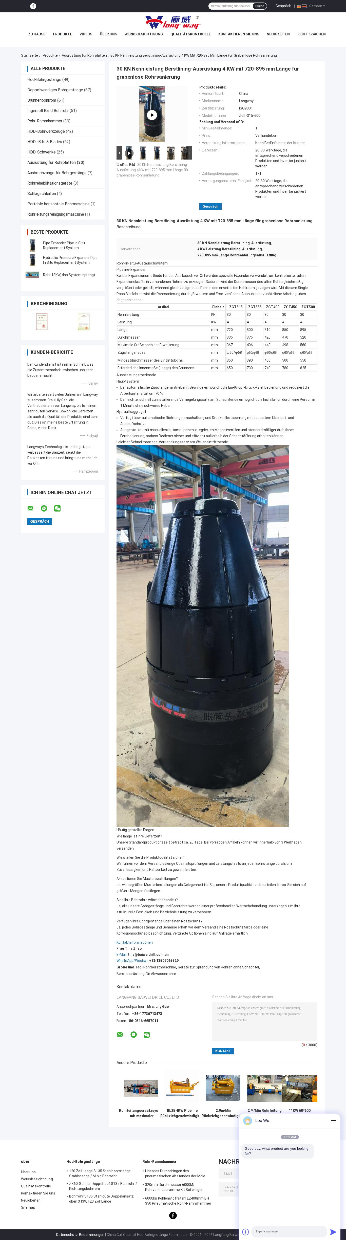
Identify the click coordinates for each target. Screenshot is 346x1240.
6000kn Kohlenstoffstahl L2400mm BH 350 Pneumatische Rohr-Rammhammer (178, 1200)
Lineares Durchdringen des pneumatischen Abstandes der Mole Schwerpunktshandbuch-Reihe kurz (175, 1174)
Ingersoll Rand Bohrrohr (48, 110)
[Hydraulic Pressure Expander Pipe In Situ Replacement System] (32, 260)
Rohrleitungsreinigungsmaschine (55, 214)
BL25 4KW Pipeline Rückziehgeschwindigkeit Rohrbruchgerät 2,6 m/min (182, 1113)
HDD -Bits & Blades (44, 141)
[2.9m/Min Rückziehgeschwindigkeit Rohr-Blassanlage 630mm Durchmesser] (223, 1088)
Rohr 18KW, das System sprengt (69, 275)
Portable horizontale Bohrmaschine (58, 204)
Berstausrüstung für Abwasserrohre (146, 974)
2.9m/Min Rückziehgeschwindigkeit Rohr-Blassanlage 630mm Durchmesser (223, 1113)
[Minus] (333, 1121)
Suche (259, 6)
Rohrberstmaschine (159, 967)
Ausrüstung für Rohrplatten (84, 55)
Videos (86, 34)
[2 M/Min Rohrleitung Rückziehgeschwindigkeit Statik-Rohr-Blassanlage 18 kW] (265, 1088)
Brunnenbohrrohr (41, 100)
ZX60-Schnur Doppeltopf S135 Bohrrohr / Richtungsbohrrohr (103, 1186)
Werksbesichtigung (144, 34)
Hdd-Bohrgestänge (44, 79)
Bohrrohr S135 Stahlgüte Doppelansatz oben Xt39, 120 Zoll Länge (101, 1198)
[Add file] (245, 1231)
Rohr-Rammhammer (44, 121)
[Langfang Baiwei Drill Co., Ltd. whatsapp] (47, 508)
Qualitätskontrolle (190, 34)
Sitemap (28, 1207)
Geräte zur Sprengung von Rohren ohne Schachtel (218, 967)
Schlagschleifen (41, 193)
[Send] (333, 1231)
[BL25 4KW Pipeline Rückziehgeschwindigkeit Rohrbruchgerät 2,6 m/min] (182, 1088)
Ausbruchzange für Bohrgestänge (57, 172)
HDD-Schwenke (41, 152)
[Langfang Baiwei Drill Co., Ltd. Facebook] (33, 6)
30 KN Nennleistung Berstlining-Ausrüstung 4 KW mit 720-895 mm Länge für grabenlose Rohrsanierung (152, 170)
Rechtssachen (311, 34)
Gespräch (283, 6)
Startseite (29, 55)
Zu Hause (36, 34)
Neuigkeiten (278, 34)
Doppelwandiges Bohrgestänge (55, 89)
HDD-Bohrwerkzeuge (46, 131)
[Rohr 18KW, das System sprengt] (32, 275)
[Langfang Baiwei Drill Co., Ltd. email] (33, 508)
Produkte (62, 34)
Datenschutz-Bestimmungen (80, 1235)
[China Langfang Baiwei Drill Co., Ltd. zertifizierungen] (42, 321)
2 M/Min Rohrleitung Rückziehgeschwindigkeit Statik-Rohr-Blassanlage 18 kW (264, 1113)
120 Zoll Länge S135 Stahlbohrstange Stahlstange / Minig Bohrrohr (100, 1173)
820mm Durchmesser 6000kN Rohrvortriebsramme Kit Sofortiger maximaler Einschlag (174, 1188)
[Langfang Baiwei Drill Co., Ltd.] (173, 22)
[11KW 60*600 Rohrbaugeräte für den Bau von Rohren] (299, 1088)
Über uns (108, 34)
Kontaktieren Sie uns (238, 34)
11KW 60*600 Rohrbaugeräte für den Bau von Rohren (299, 1113)
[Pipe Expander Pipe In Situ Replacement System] (32, 245)
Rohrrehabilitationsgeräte (49, 183)
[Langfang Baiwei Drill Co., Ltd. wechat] (60, 508)
